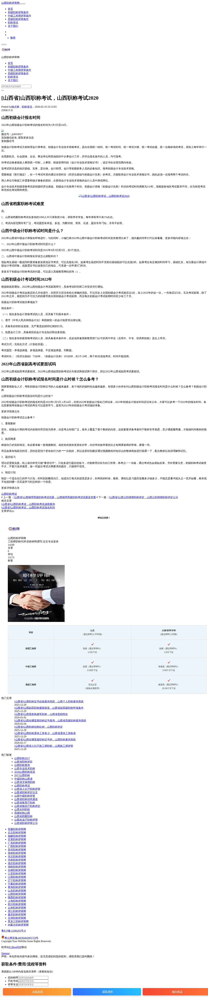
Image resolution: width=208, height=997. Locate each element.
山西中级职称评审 (24, 795)
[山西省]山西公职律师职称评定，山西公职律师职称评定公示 (143, 497)
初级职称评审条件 (18, 12)
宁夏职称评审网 (17, 883)
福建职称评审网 (17, 836)
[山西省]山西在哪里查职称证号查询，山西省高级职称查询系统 (50, 720)
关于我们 (13, 26)
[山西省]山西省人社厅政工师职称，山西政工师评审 (43, 745)
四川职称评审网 (17, 904)
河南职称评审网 (17, 859)
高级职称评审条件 (18, 19)
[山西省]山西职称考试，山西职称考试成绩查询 (28, 504)
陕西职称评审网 (17, 897)
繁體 (12, 37)
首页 (10, 8)
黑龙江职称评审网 (18, 921)
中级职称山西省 (23, 778)
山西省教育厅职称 (24, 802)
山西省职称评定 (23, 761)
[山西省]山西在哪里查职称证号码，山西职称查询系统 (45, 739)
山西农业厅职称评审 (26, 819)
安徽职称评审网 (17, 829)
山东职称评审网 (17, 890)
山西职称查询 (22, 765)
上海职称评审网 (17, 900)
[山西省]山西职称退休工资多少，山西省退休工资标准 (45, 733)
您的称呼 (13, 977)
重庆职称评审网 (17, 914)
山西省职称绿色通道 (26, 799)
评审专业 (13, 984)
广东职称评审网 (17, 842)
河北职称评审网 (17, 856)
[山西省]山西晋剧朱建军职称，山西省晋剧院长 (41, 714)
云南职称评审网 (17, 907)
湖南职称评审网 (17, 866)
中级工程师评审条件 (19, 15)
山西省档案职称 (23, 816)
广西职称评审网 (17, 846)
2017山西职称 (22, 775)
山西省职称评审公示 (26, 823)
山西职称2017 (22, 758)
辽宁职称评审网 (17, 880)
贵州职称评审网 (17, 849)
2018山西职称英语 (24, 772)
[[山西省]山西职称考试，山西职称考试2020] (104, 196)
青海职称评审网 (17, 887)
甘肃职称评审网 (17, 839)
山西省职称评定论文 (26, 792)
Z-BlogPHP (15, 947)
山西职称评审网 (10, 2)
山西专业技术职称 (24, 768)
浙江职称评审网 (17, 911)
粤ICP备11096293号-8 (13, 930)
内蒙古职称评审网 (18, 924)
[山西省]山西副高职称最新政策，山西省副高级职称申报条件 (49, 707)
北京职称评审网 (17, 832)
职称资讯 (13, 22)
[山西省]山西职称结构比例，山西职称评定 (38, 726)
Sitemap (5, 953)
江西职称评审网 (17, 877)
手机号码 (13, 981)
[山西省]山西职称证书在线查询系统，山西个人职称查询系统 (49, 701)
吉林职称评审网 (17, 870)
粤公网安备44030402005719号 (21, 938)
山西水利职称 (22, 809)
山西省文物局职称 (24, 782)
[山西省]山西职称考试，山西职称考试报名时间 (28, 507)
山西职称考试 (9, 493)
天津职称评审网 (17, 918)
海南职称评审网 (17, 853)
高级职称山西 (22, 812)
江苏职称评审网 (17, 873)
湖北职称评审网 (17, 863)
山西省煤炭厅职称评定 (27, 806)
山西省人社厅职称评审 (27, 789)
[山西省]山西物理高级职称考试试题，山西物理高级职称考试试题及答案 (55, 497)
